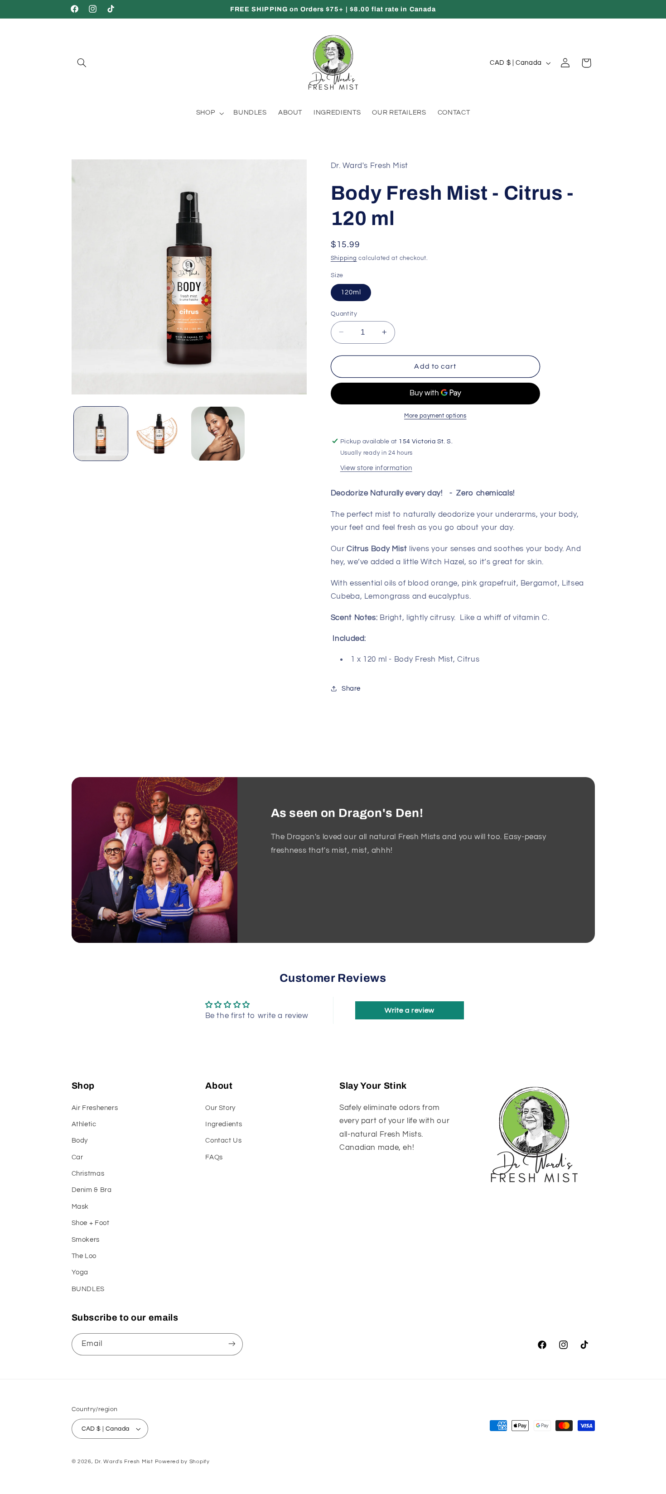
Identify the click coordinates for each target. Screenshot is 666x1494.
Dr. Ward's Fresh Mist (124, 1461)
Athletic (84, 1124)
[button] (82, 63)
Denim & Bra (92, 1190)
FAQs (214, 1157)
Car (77, 1157)
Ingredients (223, 1124)
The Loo (84, 1256)
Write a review (409, 1010)
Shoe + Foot (91, 1223)
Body (80, 1140)
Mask (80, 1206)
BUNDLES (88, 1289)
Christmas (88, 1173)
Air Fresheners (95, 1108)
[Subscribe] (231, 1344)
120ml (351, 291)
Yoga (80, 1272)
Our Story (220, 1108)
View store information (376, 467)
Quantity (344, 313)
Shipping (344, 258)
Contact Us (223, 1140)
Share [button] (351, 688)
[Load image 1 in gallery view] (101, 434)
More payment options (435, 415)
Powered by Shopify (182, 1461)
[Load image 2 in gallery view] (159, 434)
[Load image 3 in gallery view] (218, 434)
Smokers (86, 1239)
